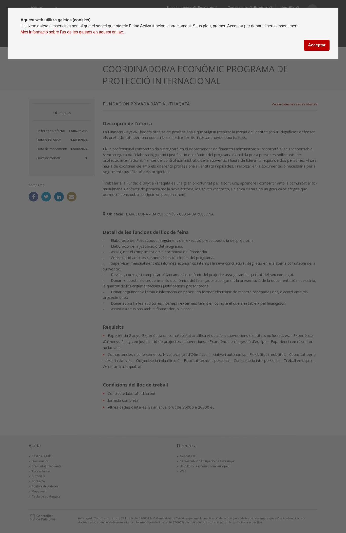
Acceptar (316, 45)
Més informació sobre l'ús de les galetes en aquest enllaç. (72, 32)
